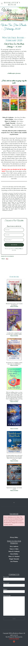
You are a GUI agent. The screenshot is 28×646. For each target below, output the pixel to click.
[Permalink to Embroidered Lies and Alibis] (14, 379)
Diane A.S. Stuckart (14, 556)
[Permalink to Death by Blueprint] (14, 350)
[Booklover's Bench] (14, 4)
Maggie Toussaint (14, 559)
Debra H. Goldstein (14, 551)
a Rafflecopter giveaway (14, 73)
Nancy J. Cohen (14, 549)
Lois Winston (14, 561)
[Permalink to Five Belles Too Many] (14, 320)
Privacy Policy (18, 248)
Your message (7, 595)
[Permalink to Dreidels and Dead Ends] (14, 443)
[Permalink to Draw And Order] (14, 291)
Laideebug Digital (14, 639)
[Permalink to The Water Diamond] (14, 416)
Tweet (3, 258)
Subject (5, 589)
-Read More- (14, 306)
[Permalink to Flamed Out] (14, 475)
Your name (6, 577)
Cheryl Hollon (14, 554)
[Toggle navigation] (2, 3)
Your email (6, 583)
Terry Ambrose (14, 546)
